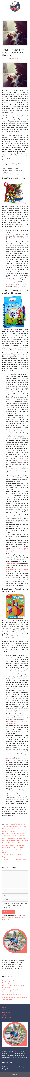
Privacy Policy (15, 1074)
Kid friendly (9, 840)
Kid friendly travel (20, 826)
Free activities (10, 826)
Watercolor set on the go (17, 792)
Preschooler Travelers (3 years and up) (14, 174)
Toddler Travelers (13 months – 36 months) (13, 171)
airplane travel (8, 833)
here (15, 1069)
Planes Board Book (12, 285)
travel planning (13, 845)
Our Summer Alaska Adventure (11, 994)
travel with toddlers (17, 850)
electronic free (13, 824)
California (5, 1015)
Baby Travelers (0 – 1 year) (10, 168)
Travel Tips (11, 831)
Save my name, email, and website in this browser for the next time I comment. (15, 905)
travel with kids (12, 847)
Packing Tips (6, 829)
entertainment (16, 836)
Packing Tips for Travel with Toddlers (15, 859)
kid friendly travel (18, 840)
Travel (4, 1010)
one (20, 456)
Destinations (6, 1012)
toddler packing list (12, 843)
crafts (6, 824)
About (4, 1007)
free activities (11, 838)
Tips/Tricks (14, 829)
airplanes (17, 833)
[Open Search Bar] (26, 14)
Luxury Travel (6, 1017)
